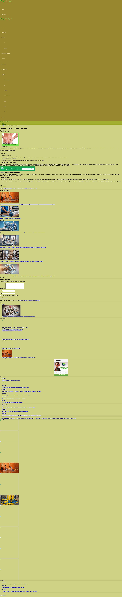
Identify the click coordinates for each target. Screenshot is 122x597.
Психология (4, 69)
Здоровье (4, 32)
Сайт (1, 293)
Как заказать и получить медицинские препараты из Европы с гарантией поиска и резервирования (22, 232)
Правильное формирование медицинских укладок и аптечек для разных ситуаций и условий (18, 316)
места (33, 418)
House (5, 101)
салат (68, 418)
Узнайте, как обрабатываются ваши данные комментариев (29, 300)
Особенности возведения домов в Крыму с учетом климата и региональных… (15, 339)
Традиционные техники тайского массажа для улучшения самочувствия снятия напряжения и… (19, 357)
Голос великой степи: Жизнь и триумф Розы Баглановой (12, 330)
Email (1, 291)
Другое (5, 111)
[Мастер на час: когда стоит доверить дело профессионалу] (9, 536)
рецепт (67, 418)
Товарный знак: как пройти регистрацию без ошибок (11, 348)
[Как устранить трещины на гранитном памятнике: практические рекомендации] (9, 547)
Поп (4, 85)
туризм (70, 418)
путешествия (63, 418)
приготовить (50, 418)
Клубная (5, 90)
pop (19, 418)
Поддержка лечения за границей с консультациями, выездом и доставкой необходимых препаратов (23, 247)
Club (4, 418)
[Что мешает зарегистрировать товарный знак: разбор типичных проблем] (7, 326)
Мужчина (5, 48)
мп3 (36, 418)
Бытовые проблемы (6, 53)
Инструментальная (7, 95)
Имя (1, 290)
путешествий (58, 418)
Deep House (11, 418)
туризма (74, 418)
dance (7, 418)
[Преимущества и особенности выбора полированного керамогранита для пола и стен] (9, 483)
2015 (1, 418)
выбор (24, 418)
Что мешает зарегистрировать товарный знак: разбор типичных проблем (15, 327)
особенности (39, 418)
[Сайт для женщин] (6, 3)
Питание (4, 64)
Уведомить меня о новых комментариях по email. (10, 295)
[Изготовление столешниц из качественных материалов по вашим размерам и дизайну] (9, 558)
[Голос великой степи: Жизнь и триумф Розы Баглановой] (12, 329)
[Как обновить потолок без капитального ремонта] (9, 526)
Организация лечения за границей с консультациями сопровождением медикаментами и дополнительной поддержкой (27, 275)
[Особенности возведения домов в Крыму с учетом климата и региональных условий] (7, 338)
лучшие (30, 418)
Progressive (22, 418)
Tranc (5, 106)
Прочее (3, 74)
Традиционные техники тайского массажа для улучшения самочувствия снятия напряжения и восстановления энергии (27, 204)
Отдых (3, 58)
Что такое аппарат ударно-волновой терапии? (10, 218)
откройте (43, 418)
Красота (3, 37)
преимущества (46, 418)
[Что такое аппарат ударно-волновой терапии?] (9, 216)
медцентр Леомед (27, 148)
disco (14, 418)
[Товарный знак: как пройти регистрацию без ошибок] (7, 347)
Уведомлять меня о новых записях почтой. (8, 297)
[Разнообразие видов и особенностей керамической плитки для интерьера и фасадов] (9, 462)
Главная (1, 125)
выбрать (27, 418)
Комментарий (2, 288)
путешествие (54, 418)
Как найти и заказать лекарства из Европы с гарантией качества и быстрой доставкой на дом (21, 261)
